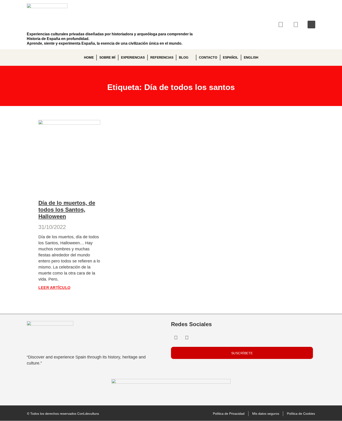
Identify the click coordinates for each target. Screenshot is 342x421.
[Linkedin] (281, 25)
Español (230, 57)
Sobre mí (107, 57)
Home (89, 57)
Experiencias (133, 57)
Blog (183, 57)
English (251, 57)
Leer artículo (54, 288)
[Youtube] (296, 25)
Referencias (161, 57)
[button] (311, 24)
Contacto (208, 57)
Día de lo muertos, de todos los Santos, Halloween (66, 209)
